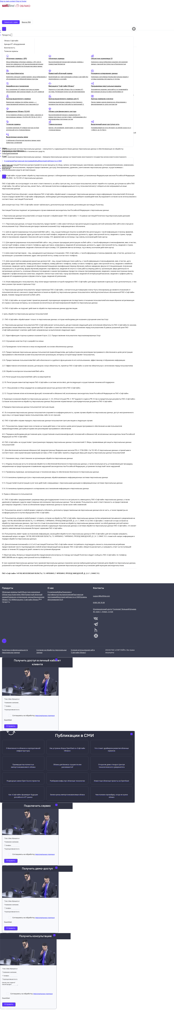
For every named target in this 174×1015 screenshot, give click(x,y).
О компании (9, 161)
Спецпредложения (10, 153)
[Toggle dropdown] (11, 34)
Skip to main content (8, 1)
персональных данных (45, 715)
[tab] (19, 40)
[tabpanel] (68, 75)
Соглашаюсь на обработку (33, 715)
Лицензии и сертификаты (13, 151)
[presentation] (111, 113)
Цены (4, 148)
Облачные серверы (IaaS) (12, 592)
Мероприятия (43, 161)
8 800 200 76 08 (99, 602)
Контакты (6, 168)
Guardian (8, 720)
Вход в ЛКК (26, 22)
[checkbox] (10, 715)
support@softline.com (101, 596)
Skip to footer (21, 1)
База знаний (7, 165)
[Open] (4, 29)
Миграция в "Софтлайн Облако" (26, 599)
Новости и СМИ (55, 161)
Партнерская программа (23, 161)
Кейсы (35, 161)
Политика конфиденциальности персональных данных (15, 651)
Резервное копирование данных (21, 597)
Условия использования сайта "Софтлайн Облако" (83, 651)
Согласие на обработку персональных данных (51, 651)
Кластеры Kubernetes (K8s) (14, 594)
